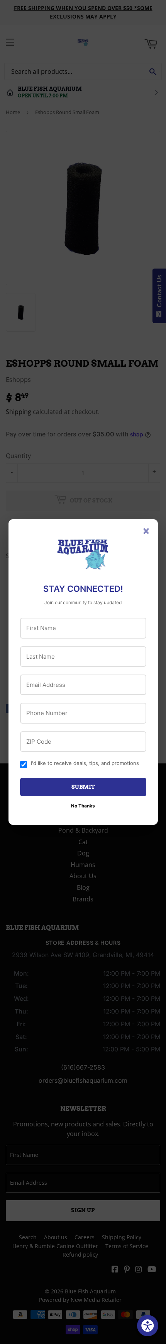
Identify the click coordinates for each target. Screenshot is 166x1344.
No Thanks (83, 806)
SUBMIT (83, 787)
